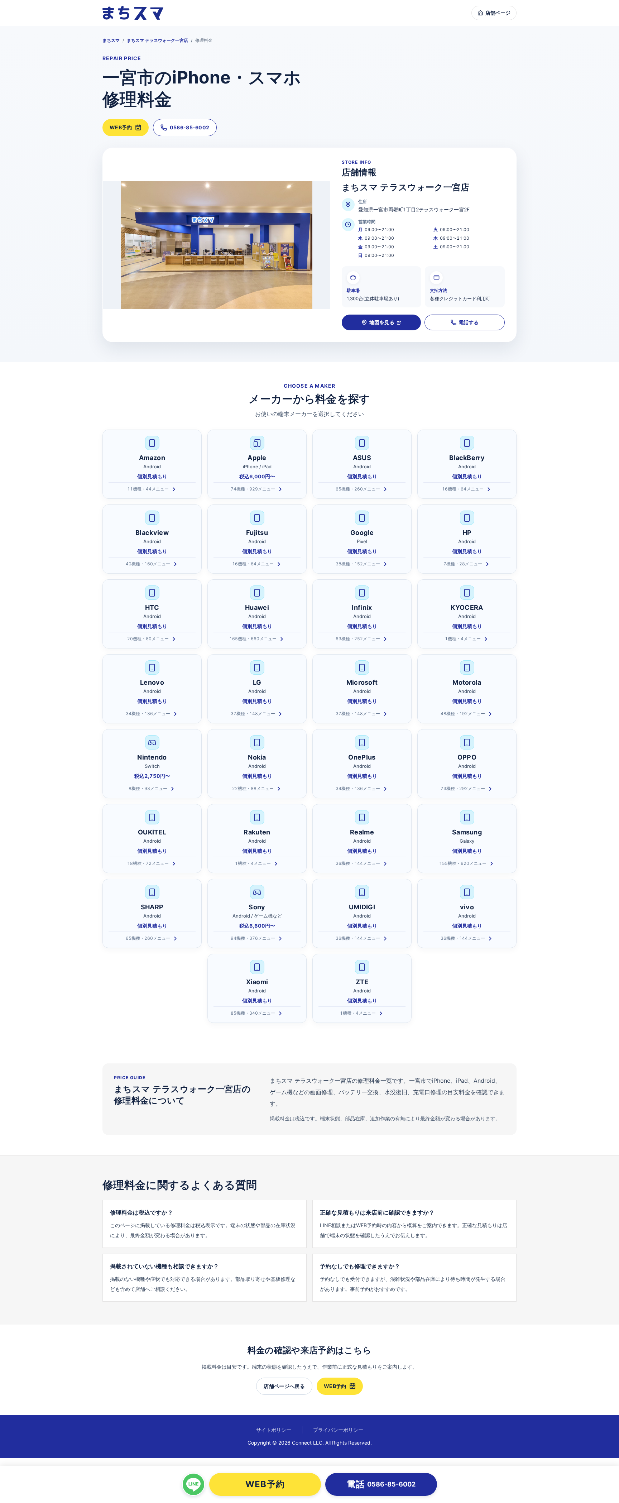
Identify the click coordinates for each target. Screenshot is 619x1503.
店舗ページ (497, 13)
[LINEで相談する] (193, 1484)
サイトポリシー (273, 1430)
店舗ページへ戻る (284, 1386)
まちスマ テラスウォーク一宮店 (157, 40)
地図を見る (381, 322)
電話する (469, 322)
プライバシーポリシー (338, 1430)
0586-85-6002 (190, 127)
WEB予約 (121, 127)
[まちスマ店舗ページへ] (132, 13)
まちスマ (111, 40)
